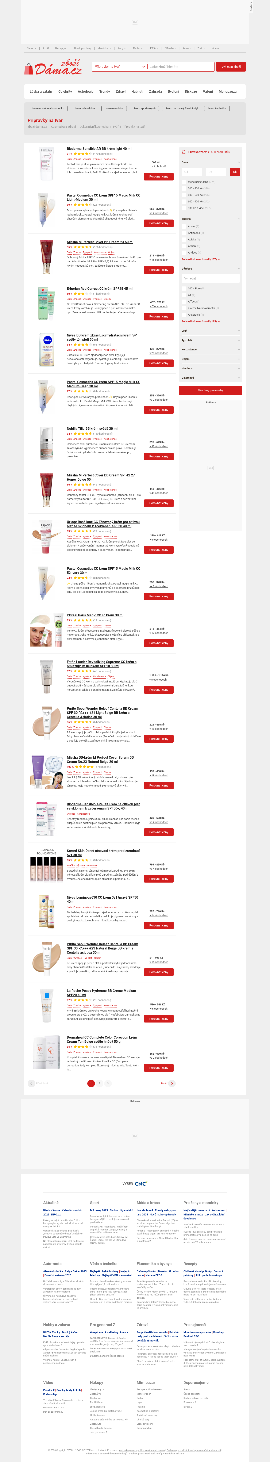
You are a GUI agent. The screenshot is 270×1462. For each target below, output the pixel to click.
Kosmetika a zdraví (63, 126)
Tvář (116, 126)
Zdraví (121, 92)
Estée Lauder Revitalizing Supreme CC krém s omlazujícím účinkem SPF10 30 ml (101, 664)
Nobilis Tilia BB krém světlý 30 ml (92, 429)
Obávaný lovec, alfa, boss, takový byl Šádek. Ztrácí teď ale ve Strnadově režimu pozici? (109, 1240)
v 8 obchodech (158, 679)
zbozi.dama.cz (37, 126)
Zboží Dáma (96, 1402)
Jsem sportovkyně (144, 108)
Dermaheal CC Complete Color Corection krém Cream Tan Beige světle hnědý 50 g (102, 1039)
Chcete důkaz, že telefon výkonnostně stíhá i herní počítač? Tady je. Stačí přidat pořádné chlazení (109, 1291)
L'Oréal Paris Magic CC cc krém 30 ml (95, 615)
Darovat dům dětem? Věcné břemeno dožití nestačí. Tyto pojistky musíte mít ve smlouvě (157, 1305)
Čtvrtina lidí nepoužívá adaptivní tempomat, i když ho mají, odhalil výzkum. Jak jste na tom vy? (60, 1299)
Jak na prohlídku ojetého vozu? (106, 1411)
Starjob (187, 1389)
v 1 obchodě (159, 166)
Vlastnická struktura (173, 1453)
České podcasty (192, 1394)
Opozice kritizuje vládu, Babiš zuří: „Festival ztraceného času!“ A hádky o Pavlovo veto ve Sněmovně (62, 1233)
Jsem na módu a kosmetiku (47, 108)
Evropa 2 (188, 1406)
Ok (235, 172)
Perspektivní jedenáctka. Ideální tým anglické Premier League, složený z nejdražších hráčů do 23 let (109, 1229)
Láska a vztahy (41, 92)
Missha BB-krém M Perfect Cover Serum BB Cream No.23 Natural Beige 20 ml (100, 759)
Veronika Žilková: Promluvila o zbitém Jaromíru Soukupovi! (63, 1402)
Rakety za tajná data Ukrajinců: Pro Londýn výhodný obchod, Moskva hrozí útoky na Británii (63, 1223)
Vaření (208, 92)
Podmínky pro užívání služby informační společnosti (194, 1450)
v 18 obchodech (159, 728)
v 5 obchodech (158, 539)
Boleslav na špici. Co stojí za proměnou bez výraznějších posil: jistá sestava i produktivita (110, 1219)
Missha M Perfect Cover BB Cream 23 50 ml (100, 242)
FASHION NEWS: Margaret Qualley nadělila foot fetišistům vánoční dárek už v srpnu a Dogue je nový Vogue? (111, 1341)
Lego (139, 1402)
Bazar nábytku (144, 1428)
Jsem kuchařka (217, 108)
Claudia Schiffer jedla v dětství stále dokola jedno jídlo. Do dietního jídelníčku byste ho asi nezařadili (205, 1291)
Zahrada (155, 92)
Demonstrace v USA (53, 1407)
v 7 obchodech (158, 306)
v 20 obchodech (159, 353)
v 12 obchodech (159, 633)
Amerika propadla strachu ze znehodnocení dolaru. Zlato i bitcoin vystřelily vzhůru (155, 1284)
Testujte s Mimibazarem (149, 1389)
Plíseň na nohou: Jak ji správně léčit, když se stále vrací (156, 1363)
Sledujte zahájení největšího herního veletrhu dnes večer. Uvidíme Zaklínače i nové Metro (205, 1352)
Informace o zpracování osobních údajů (106, 1453)
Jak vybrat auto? (98, 1432)
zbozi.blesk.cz (97, 1406)
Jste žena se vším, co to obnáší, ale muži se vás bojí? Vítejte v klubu (205, 1241)
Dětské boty (143, 1419)
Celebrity (65, 92)
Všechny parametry (211, 390)
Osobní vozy (96, 1398)
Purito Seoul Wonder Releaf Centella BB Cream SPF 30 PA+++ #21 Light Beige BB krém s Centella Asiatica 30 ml (102, 713)
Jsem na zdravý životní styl (181, 108)
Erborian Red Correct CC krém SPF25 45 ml (99, 289)
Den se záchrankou (53, 1411)
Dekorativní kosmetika (94, 126)
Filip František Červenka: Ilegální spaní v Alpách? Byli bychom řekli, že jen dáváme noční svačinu (64, 1352)
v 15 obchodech (159, 259)
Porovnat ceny (158, 176)
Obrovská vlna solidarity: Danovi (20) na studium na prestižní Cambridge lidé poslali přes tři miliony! (157, 1223)
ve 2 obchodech (159, 213)
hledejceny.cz (97, 1389)
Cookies (133, 1453)
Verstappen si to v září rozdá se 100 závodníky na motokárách (62, 1290)
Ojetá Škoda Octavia (101, 1428)
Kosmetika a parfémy (148, 1411)
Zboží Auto (95, 1424)
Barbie (140, 1398)
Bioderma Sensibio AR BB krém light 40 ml (99, 149)
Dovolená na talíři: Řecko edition (107, 1356)
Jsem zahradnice (84, 108)
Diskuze (191, 92)
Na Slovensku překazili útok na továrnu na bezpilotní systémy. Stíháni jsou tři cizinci (63, 1244)
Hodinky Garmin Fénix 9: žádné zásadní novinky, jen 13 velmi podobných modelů (111, 1300)
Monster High (144, 1394)
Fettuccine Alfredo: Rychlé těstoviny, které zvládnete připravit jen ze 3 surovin (205, 1283)
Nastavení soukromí (150, 1453)
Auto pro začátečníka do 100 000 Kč (109, 1419)
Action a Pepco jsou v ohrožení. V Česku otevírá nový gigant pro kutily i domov (158, 1232)
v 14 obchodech (159, 915)
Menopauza (228, 92)
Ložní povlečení (145, 1424)
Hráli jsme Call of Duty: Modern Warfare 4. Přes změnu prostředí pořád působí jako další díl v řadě (204, 1363)
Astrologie (85, 92)
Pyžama (141, 1406)
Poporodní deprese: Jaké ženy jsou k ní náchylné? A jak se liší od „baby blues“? (157, 1355)
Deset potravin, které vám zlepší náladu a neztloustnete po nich (158, 1348)
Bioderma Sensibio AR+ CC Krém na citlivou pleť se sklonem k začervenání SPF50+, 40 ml (103, 806)
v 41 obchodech (159, 493)
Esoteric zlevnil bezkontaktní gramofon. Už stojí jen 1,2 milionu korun (110, 1283)
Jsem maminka (114, 108)
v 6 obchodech (158, 1008)
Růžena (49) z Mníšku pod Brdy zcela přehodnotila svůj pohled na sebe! (203, 1233)
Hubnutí (137, 92)
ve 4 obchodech (159, 868)
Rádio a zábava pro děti (196, 1398)
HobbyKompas (97, 1415)
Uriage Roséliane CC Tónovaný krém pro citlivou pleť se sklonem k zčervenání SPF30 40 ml (103, 524)
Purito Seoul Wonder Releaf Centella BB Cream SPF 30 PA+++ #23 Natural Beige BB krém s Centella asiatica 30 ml (102, 948)
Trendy (104, 92)
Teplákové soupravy (147, 1415)
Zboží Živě (95, 1394)
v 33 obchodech (159, 446)
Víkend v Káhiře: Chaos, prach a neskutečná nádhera (59, 1361)
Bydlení (173, 92)
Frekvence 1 (190, 1402)
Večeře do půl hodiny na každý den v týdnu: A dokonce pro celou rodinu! (202, 1300)
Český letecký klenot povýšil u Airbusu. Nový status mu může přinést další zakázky (157, 1294)
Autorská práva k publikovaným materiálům (142, 1450)
